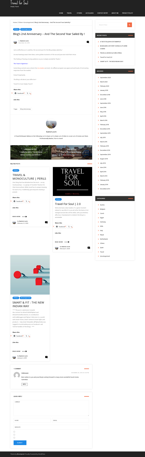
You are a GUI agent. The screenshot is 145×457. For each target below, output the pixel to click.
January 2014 (104, 184)
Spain (101, 247)
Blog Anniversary (25, 109)
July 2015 (103, 137)
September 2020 (105, 77)
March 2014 (103, 176)
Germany (103, 222)
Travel (69, 13)
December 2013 (105, 189)
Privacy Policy (127, 13)
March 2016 (103, 120)
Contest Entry (102, 13)
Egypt (102, 218)
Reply (24, 384)
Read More (16, 217)
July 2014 (103, 163)
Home (61, 13)
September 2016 (105, 103)
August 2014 (104, 159)
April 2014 (103, 172)
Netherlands (104, 239)
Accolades (90, 13)
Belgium (102, 209)
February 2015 (104, 146)
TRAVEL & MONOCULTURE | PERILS (29, 176)
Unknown (24, 373)
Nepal (102, 235)
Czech (102, 213)
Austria (102, 205)
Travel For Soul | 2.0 (68, 204)
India (101, 226)
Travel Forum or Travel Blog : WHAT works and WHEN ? (31, 153)
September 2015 (105, 133)
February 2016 (104, 124)
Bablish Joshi (24, 41)
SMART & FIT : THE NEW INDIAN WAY (28, 304)
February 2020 (104, 86)
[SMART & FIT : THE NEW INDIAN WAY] (30, 275)
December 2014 (105, 150)
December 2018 (105, 95)
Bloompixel (20, 454)
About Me (115, 13)
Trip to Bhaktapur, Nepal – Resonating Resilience (72, 153)
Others (79, 13)
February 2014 (104, 180)
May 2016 (103, 112)
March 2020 (104, 82)
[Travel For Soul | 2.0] (72, 181)
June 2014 (103, 167)
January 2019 (104, 90)
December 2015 (105, 129)
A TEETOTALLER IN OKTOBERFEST (110, 42)
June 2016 (103, 107)
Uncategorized (28, 22)
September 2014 (105, 154)
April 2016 (103, 116)
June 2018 (103, 99)
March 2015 (103, 142)
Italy (101, 230)
